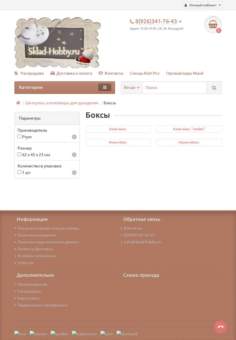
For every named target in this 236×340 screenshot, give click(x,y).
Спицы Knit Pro (144, 73)
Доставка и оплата (74, 73)
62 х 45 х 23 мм (48, 154)
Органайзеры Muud (184, 73)
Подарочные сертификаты (43, 305)
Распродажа (32, 73)
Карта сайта (28, 298)
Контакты (114, 73)
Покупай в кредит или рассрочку (48, 228)
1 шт (48, 172)
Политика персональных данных (48, 242)
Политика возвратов (37, 235)
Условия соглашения (37, 256)
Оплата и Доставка (35, 249)
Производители (32, 284)
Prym (48, 137)
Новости (25, 262)
